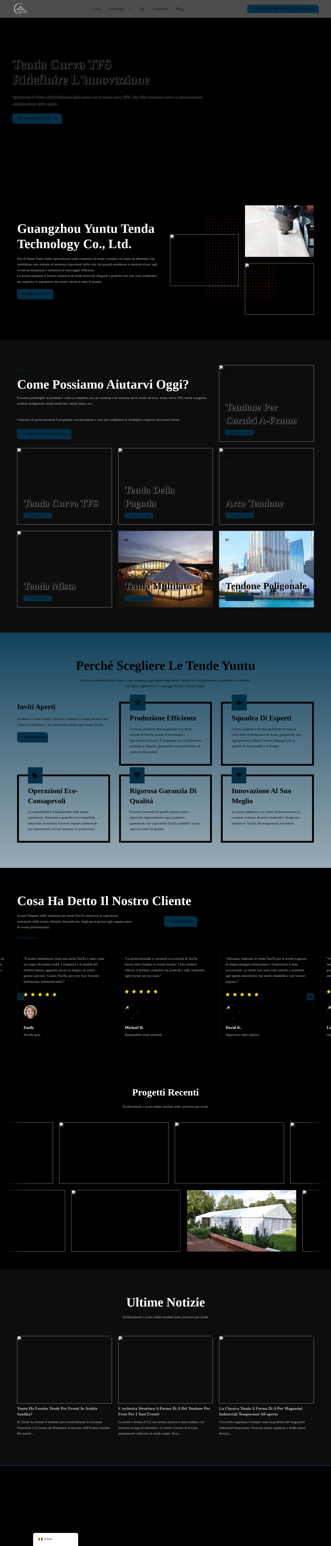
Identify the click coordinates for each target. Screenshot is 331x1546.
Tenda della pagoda (26, 1506)
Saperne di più (35, 294)
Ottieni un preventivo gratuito (283, 9)
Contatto (160, 9)
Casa (97, 9)
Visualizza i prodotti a (44, 434)
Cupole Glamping (149, 1488)
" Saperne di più (239, 432)
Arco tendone (254, 503)
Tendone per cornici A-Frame (33, 1488)
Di (142, 9)
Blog (180, 9)
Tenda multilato (158, 586)
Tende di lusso (147, 1496)
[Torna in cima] (316, 1529)
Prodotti (116, 9)
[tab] (159, 168)
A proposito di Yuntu (213, 1488)
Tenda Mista (49, 586)
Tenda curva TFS (60, 503)
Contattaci (32, 737)
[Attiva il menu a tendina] (130, 8)
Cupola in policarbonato (154, 1506)
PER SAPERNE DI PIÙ (34, 118)
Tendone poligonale (266, 586)
